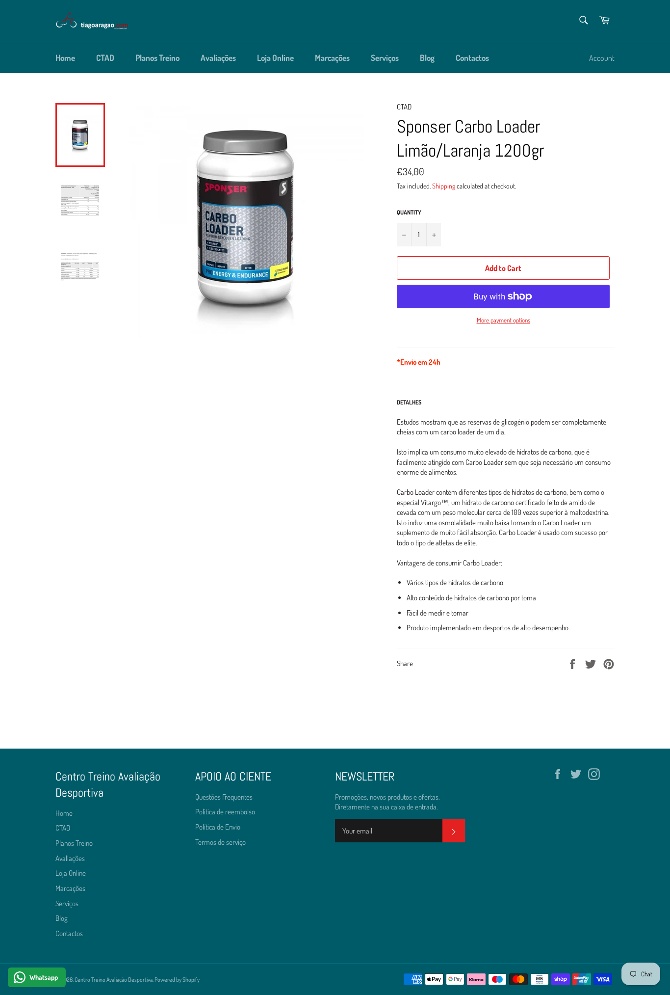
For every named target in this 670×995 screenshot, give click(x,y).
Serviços (385, 58)
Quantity (409, 212)
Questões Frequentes (224, 797)
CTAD (105, 58)
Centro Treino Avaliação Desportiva (114, 979)
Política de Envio (217, 827)
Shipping (443, 186)
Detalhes (409, 402)
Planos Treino (157, 58)
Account (602, 58)
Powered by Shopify (177, 979)
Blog (427, 58)
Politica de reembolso (225, 811)
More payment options (503, 320)
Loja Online (275, 58)
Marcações (332, 58)
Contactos (472, 58)
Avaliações (218, 58)
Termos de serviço (220, 842)
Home (65, 58)
